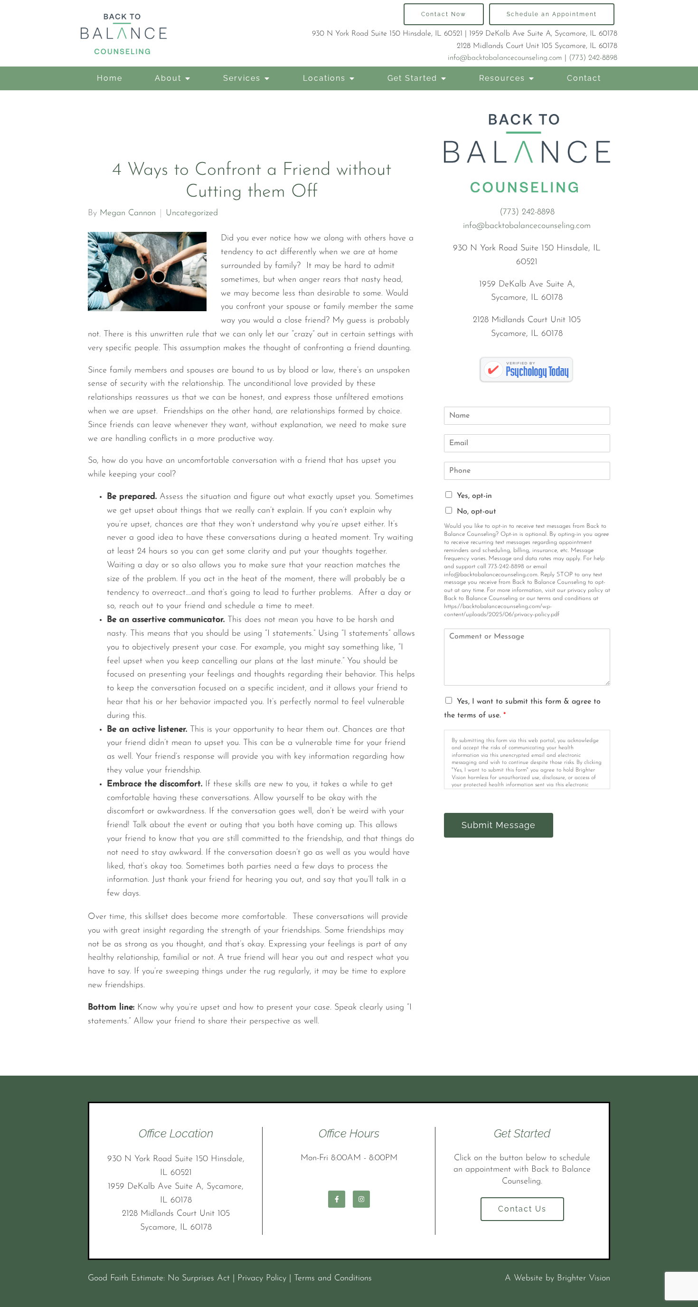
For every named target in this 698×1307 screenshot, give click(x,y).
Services (242, 78)
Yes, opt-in (474, 496)
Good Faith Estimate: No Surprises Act (159, 1278)
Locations (324, 78)
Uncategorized (192, 213)
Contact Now (443, 14)
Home (110, 78)
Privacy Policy (261, 1278)
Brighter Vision (583, 1278)
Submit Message (499, 825)
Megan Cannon (128, 213)
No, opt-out (476, 511)
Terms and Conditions (333, 1278)
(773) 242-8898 (593, 58)
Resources (502, 78)
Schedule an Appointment (552, 14)
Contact (584, 78)
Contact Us (522, 1208)
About (168, 78)
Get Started (412, 78)
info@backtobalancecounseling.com (505, 58)
